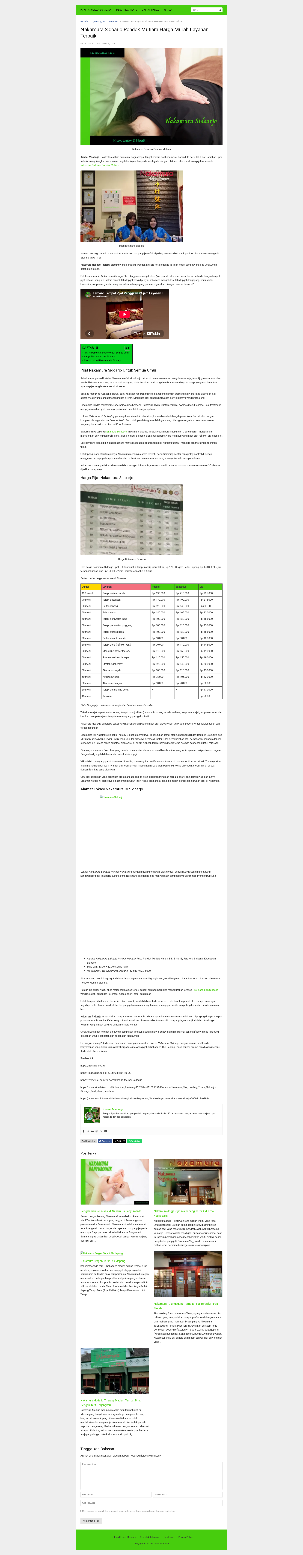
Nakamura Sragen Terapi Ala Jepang (102, 1261)
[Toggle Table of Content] (125, 348)
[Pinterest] (96, 1131)
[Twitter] (101, 1131)
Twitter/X (120, 1141)
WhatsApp (135, 1141)
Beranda (84, 21)
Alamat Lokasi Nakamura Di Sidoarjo (103, 360)
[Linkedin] (92, 1131)
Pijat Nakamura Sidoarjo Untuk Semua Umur (106, 352)
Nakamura (114, 21)
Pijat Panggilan (98, 21)
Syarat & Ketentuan (150, 1537)
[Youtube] (105, 1131)
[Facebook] (83, 1131)
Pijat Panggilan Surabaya (96, 10)
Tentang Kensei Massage (123, 1537)
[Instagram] (88, 1131)
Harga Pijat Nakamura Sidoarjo (100, 356)
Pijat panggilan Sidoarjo (205, 989)
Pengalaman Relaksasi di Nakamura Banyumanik (110, 1211)
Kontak (168, 10)
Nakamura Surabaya (116, 431)
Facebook (105, 1141)
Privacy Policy (185, 1537)
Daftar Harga (150, 10)
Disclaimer (169, 1537)
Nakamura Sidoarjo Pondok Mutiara (99, 165)
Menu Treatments (126, 10)
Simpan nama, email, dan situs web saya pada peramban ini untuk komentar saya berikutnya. (129, 1511)
